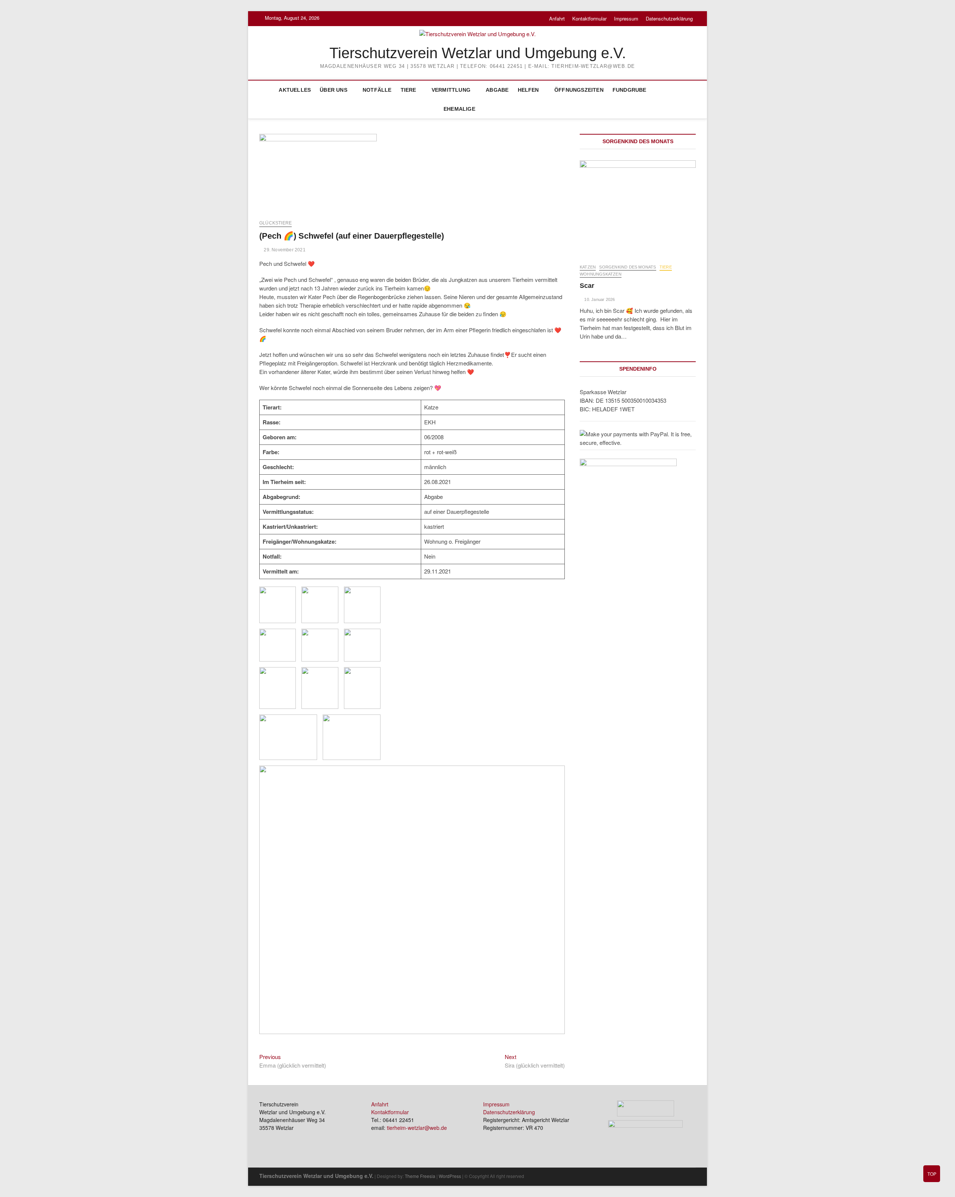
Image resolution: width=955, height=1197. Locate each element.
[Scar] (638, 208)
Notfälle (377, 90)
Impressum (626, 18)
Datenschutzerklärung (669, 18)
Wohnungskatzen (600, 274)
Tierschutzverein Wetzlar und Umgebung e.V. (477, 53)
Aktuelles (295, 90)
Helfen (528, 90)
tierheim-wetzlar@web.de (417, 1127)
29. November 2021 (284, 249)
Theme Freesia (420, 1176)
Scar (587, 285)
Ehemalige (459, 109)
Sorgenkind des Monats (627, 267)
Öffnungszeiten (579, 90)
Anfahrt (557, 18)
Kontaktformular (589, 18)
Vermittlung (451, 90)
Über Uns (333, 90)
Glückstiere (275, 223)
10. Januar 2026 (599, 299)
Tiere (408, 90)
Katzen (588, 267)
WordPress (450, 1176)
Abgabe (497, 90)
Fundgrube (629, 90)
